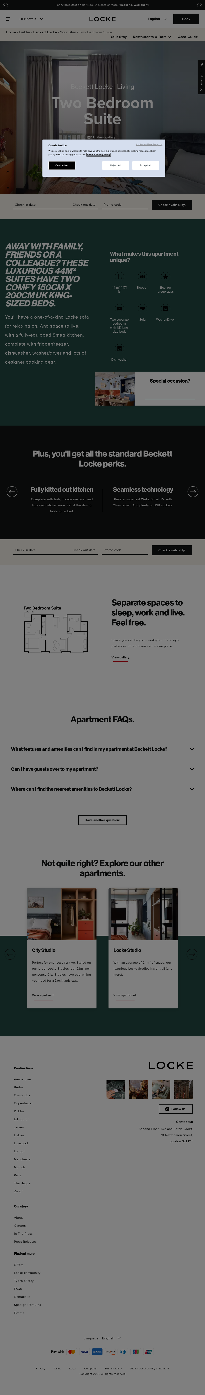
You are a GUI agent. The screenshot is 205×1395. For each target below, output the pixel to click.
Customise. (61, 165)
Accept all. (146, 165)
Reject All (115, 165)
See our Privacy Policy (98, 154)
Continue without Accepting (149, 144)
